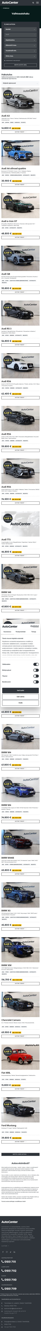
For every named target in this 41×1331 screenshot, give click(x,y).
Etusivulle (5, 8)
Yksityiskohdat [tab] (20, 631)
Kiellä (20, 703)
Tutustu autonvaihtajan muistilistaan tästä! (13, 1201)
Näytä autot (20, 65)
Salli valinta (20, 696)
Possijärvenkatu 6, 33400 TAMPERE (16, 1322)
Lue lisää (4, 1246)
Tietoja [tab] (33, 631)
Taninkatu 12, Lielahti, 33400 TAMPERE (18, 1303)
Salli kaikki (20, 690)
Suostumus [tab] (7, 631)
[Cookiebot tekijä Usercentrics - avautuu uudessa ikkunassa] (30, 626)
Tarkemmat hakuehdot (12, 60)
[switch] (36, 670)
